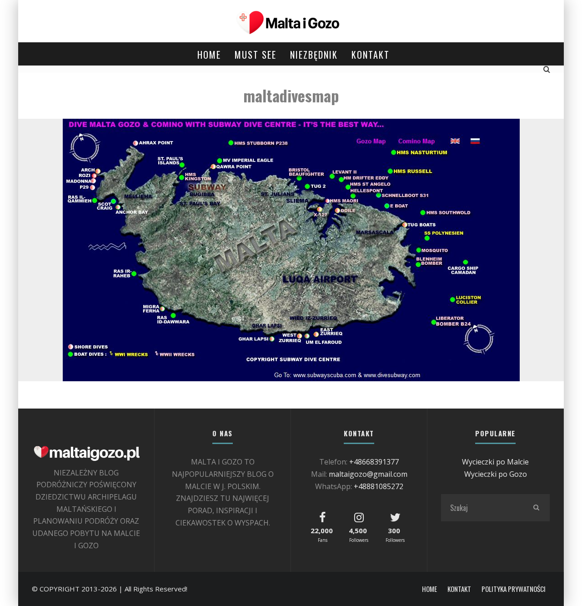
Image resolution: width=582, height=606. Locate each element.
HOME (209, 54)
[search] (536, 507)
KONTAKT (370, 54)
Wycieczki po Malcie (495, 462)
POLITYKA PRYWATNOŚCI (514, 589)
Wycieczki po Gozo (495, 474)
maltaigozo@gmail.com (368, 474)
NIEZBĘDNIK (314, 54)
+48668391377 (374, 462)
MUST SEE (255, 54)
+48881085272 (378, 486)
